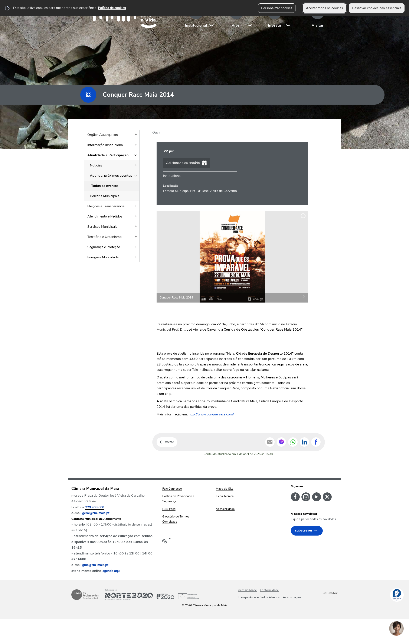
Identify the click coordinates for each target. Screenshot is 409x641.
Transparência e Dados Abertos (259, 597)
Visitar (318, 25)
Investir (274, 25)
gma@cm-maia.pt (95, 565)
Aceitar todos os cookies (324, 8)
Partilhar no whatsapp (293, 442)
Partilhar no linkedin (304, 442)
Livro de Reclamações (85, 594)
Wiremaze (330, 592)
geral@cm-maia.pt (95, 513)
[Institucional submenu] (211, 17)
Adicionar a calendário (183, 163)
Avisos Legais (292, 597)
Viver (236, 25)
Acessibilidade (247, 590)
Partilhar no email (270, 442)
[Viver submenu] (250, 17)
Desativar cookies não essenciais (376, 8)
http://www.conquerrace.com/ (211, 414)
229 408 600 (94, 507)
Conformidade (269, 590)
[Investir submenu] (288, 17)
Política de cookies (112, 8)
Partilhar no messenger (281, 442)
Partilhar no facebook (316, 442)
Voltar (169, 442)
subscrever (303, 530)
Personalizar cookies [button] (276, 8)
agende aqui (111, 571)
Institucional (196, 25)
